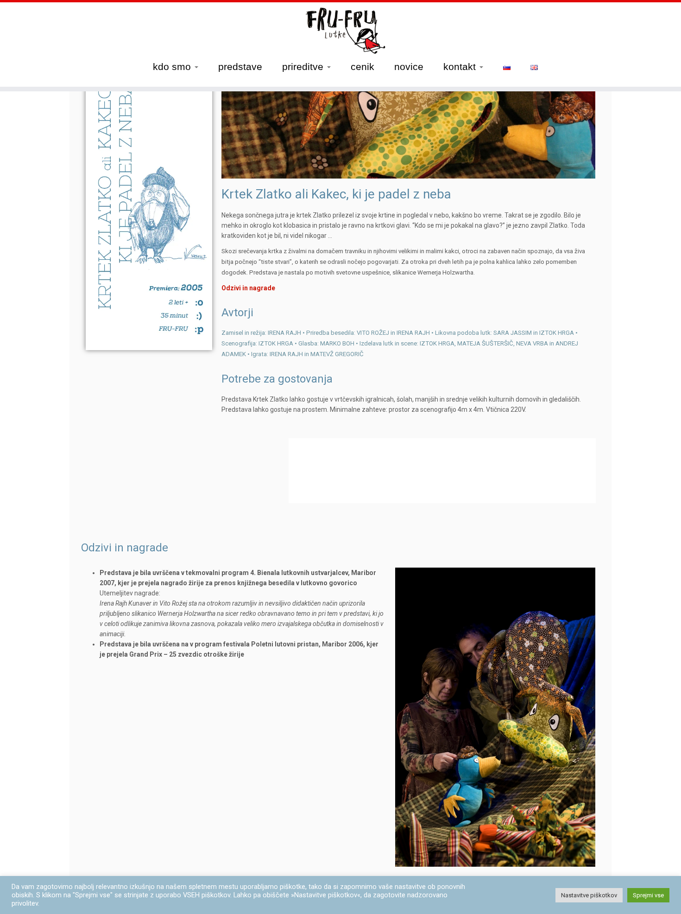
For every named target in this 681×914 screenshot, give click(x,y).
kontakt (461, 66)
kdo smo (173, 66)
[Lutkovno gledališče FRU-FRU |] (340, 31)
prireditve (304, 66)
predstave (240, 66)
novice (408, 66)
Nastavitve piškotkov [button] (589, 895)
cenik (362, 66)
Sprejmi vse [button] (648, 895)
